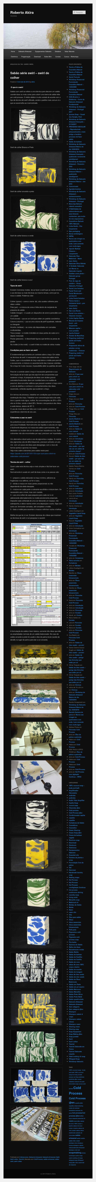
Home (13, 51)
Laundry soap (74, 895)
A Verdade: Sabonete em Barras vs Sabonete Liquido (76, 268)
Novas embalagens (76, 234)
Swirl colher (14, 1159)
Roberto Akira (22, 12)
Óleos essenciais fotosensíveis (75, 575)
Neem (71, 910)
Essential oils (74, 855)
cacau (79, 1079)
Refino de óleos (74, 947)
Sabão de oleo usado (76, 977)
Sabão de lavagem (75, 972)
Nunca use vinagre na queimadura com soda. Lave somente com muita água (76, 720)
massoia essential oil (78, 1118)
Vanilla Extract (74, 333)
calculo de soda (79, 1081)
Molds (71, 907)
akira (33, 82)
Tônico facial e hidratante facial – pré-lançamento (77, 303)
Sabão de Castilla (75, 959)
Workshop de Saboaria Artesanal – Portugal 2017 (77, 109)
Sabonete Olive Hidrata (77, 263)
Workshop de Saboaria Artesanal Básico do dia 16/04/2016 (77, 146)
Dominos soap (74, 840)
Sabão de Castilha (75, 957)
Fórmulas (72, 396)
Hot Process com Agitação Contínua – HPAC (76, 774)
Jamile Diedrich (74, 419)
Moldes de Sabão (75, 905)
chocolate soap (73, 1084)
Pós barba (72, 942)
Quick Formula (74, 77)
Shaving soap (74, 1029)
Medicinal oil (73, 902)
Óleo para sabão (75, 917)
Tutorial (21, 1159)
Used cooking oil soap (77, 1056)
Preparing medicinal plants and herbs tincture (76, 340)
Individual (79, 488)
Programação (25, 56)
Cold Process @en (75, 813)
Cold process (23, 1157)
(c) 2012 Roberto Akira (48, 1174)
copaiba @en (79, 1103)
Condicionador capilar (77, 815)
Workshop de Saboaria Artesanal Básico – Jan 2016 (77, 181)
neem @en (77, 1121)
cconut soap (73, 805)
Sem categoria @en (76, 1009)
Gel (70, 867)
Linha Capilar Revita (76, 318)
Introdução (79, 439)
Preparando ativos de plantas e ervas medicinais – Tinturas (77, 348)
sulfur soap (79, 1155)
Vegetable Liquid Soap (77, 513)
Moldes (78, 565)
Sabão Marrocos (75, 989)
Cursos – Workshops (71, 56)
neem (71, 1121)
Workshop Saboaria (76, 1061)
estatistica (72, 1110)
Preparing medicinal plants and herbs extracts (76, 355)
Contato (58, 56)
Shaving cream (74, 1026)
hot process (77, 1113)
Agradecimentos (75, 189)
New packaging (74, 231)
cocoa (81, 1084)
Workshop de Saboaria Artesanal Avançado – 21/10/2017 (77, 121)
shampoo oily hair (74, 1150)
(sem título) (73, 261)
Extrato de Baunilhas (76, 335)
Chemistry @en (74, 808)
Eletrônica (14, 56)
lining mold (73, 897)
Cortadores (79, 558)
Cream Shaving (74, 830)
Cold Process (38, 1159)
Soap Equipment (75, 1031)
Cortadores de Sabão (76, 823)
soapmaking (75, 1152)
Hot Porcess (73, 880)
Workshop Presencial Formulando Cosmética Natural (76, 92)
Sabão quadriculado (76, 999)
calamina (71, 1081)
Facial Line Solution (76, 288)
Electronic (72, 845)
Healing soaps (74, 877)
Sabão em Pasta (75, 984)
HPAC (82, 1116)
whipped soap (73, 1160)
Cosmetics (73, 828)
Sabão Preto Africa (76, 994)
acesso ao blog (73, 1077)
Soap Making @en (75, 1034)
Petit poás (72, 930)
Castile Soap (73, 803)
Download (37, 56)
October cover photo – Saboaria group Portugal (77, 275)
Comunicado (73, 186)
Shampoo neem (74, 1024)
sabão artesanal (49, 1159)
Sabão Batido (74, 952)
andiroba (72, 795)
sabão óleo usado (74, 1141)
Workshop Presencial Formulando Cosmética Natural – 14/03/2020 (76, 538)
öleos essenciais (75, 922)
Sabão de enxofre (75, 969)
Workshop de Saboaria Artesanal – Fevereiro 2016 (77, 164)
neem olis (72, 912)
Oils (70, 915)
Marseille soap (74, 900)
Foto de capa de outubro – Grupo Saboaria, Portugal (76, 283)
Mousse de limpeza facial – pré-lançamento (76, 323)
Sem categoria (74, 1007)
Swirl (57, 1157)
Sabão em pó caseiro (76, 987)
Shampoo (72, 1012)
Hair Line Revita (74, 311)
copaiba (72, 818)
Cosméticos (73, 825)
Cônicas (78, 685)
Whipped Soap (74, 1059)
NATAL (71, 236)
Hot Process (73, 882)
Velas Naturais (69, 51)
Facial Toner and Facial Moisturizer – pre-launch (76, 293)
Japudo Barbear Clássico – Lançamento (74, 251)
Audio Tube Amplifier (76, 800)
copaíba (72, 820)
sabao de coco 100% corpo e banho (76, 1123)
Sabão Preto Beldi (75, 997)
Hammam (72, 870)
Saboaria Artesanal (24, 51)
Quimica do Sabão (75, 944)
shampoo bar (73, 1143)
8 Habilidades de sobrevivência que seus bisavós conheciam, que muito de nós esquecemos (77, 214)
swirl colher (18, 1161)
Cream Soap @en (75, 833)
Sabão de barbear (75, 142)
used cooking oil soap (76, 1158)
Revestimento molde (76, 949)
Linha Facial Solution (77, 298)
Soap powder (74, 1036)
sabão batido (81, 1138)
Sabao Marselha (75, 992)
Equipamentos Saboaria (43, 51)
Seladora (58, 51)
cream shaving (78, 1106)
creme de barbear (74, 1108)
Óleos (71, 920)
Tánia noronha (74, 560)
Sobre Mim (48, 56)
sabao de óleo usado (76, 974)
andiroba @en (73, 1079)
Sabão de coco (74, 962)
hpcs (70, 1118)
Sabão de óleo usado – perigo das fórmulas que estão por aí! (77, 669)
